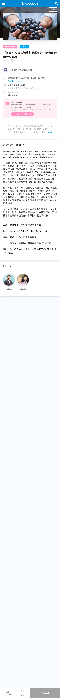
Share (53, 9)
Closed (45, 693)
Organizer (7, 694)
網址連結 (12, 95)
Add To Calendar (15, 81)
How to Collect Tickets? (22, 114)
